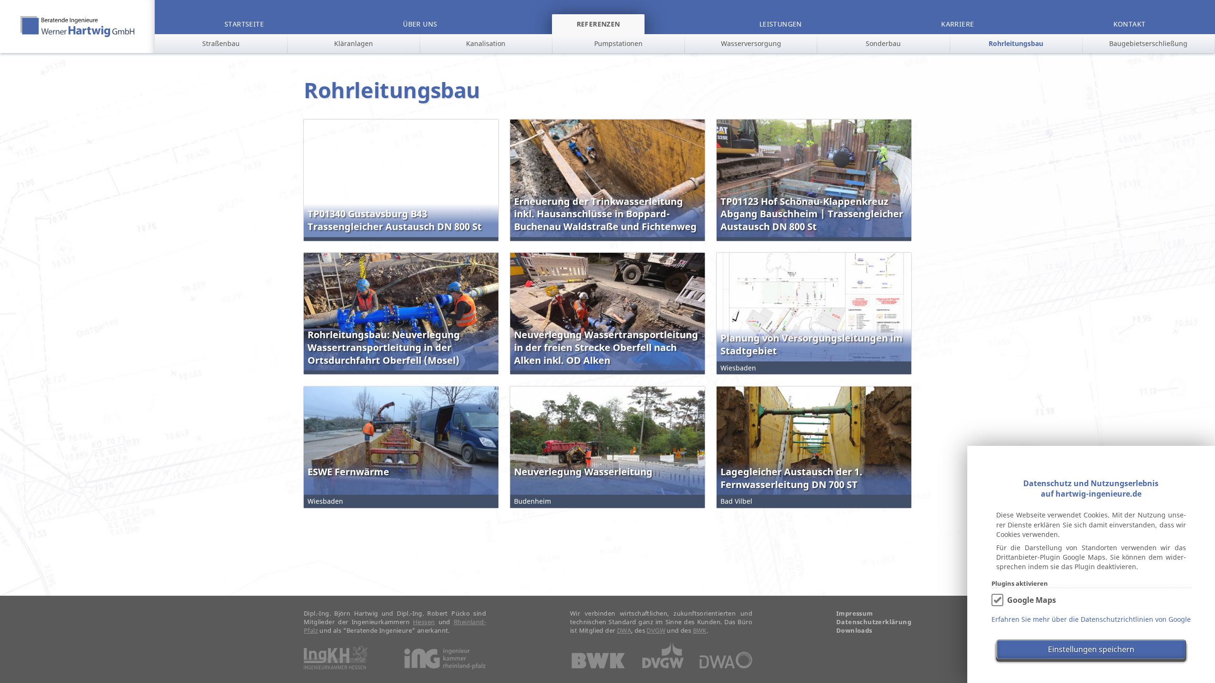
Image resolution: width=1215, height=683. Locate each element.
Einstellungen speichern (1091, 649)
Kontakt (1129, 23)
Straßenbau (221, 43)
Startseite (244, 23)
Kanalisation (485, 43)
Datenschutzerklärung (873, 622)
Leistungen (780, 23)
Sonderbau (883, 43)
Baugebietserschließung (1148, 43)
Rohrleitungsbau (1016, 43)
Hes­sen (424, 622)
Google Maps (1031, 600)
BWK (700, 630)
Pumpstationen (618, 43)
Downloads (854, 631)
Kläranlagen (353, 43)
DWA (624, 630)
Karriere (957, 23)
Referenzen (598, 23)
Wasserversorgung (751, 43)
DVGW (655, 630)
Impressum (854, 613)
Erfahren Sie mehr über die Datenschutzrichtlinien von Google (1091, 619)
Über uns (420, 23)
